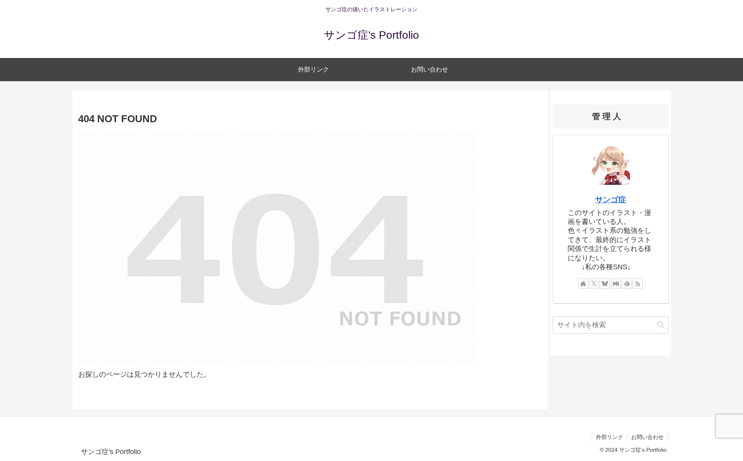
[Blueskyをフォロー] (605, 283)
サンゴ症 (610, 199)
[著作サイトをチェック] (583, 283)
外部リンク (609, 437)
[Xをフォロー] (594, 283)
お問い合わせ (647, 437)
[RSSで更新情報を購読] (638, 283)
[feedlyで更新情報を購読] (627, 283)
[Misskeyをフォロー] (616, 283)
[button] (661, 324)
